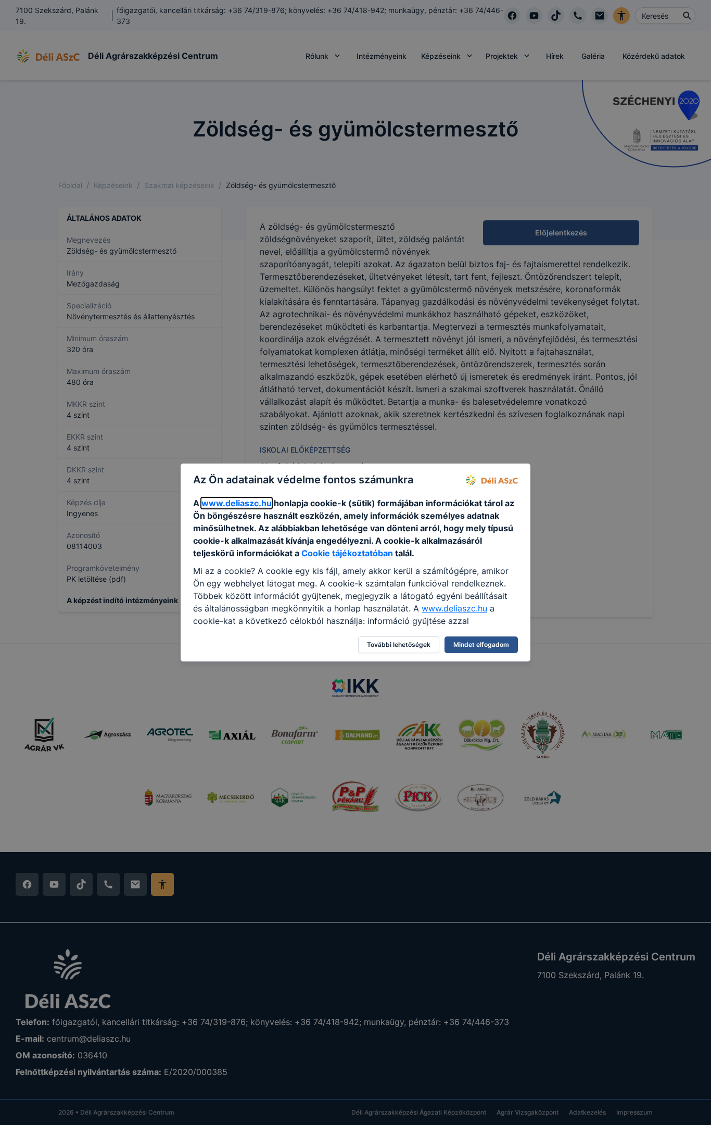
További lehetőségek (398, 644)
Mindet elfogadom (481, 644)
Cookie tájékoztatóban (347, 553)
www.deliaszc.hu (236, 503)
